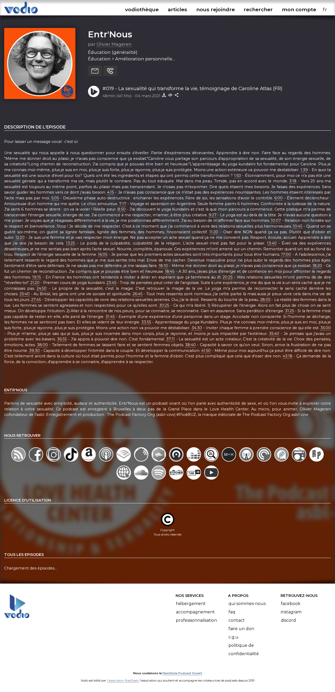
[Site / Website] (124, 479)
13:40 (272, 243)
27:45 (36, 299)
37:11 (170, 339)
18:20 (317, 265)
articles (177, 9)
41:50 (206, 350)
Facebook (290, 603)
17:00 (286, 254)
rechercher (258, 9)
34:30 (197, 327)
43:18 (287, 356)
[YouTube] (211, 479)
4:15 (110, 192)
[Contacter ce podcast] (95, 71)
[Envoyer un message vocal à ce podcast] (110, 71)
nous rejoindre (215, 9)
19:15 (36, 277)
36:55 (62, 339)
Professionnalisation (196, 620)
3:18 (293, 181)
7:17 (122, 203)
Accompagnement (195, 611)
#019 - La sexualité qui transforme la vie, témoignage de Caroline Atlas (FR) (192, 88)
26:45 (137, 294)
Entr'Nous (110, 34)
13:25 (70, 243)
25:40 (25, 294)
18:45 (169, 271)
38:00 (42, 344)
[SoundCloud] (141, 479)
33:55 (146, 322)
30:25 (164, 305)
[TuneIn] (194, 479)
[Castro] (177, 461)
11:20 (213, 232)
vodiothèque (142, 9)
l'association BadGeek (122, 680)
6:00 (278, 198)
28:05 (265, 299)
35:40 (274, 333)
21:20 (35, 282)
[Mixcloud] (229, 461)
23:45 (111, 282)
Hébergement (191, 603)
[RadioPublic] (316, 461)
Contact (236, 620)
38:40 (190, 344)
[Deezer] (194, 461)
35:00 (325, 327)
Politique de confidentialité (243, 649)
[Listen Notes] (212, 461)
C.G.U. (233, 637)
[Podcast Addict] (282, 461)
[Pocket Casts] (264, 461)
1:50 (237, 175)
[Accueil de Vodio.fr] (21, 13)
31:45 (110, 316)
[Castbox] (159, 461)
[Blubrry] (141, 461)
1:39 (304, 169)
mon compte (299, 9)
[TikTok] (71, 461)
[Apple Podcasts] (106, 461)
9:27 (212, 215)
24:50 (42, 288)
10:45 (297, 226)
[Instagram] (54, 461)
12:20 (20, 237)
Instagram (291, 611)
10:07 (276, 220)
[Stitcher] (177, 479)
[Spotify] (159, 479)
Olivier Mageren (114, 44)
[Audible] (124, 461)
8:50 (122, 209)
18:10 (163, 265)
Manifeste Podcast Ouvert (182, 673)
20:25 (227, 277)
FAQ (231, 611)
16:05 (102, 254)
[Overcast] (247, 461)
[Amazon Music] (89, 461)
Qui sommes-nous (247, 603)
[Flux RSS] (19, 461)
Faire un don (241, 628)
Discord (288, 620)
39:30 (34, 350)
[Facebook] (36, 461)
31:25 (289, 311)
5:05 (55, 198)
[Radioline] (299, 461)
